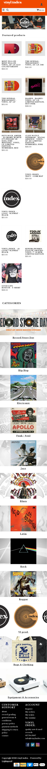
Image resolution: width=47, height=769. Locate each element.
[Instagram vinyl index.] (38, 745)
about (4, 711)
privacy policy (8, 723)
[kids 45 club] (23, 22)
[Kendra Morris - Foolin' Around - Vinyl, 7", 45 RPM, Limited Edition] (35, 236)
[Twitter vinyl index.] (33, 745)
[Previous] (5, 20)
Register (29, 709)
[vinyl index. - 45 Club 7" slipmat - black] (12, 236)
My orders (30, 712)
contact (5, 736)
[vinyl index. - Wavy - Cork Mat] (35, 161)
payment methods (10, 727)
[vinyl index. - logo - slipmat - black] (12, 199)
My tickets (29, 715)
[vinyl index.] (13, 4)
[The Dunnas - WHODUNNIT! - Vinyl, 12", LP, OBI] (35, 48)
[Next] (41, 20)
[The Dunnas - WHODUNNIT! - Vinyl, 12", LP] (12, 85)
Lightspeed (7, 761)
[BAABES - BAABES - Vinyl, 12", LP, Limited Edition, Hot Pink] (35, 85)
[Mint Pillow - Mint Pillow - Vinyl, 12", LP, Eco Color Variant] (12, 48)
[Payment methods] (17, 764)
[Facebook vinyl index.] (28, 745)
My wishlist (30, 718)
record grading (9, 714)
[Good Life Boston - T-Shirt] (12, 273)
